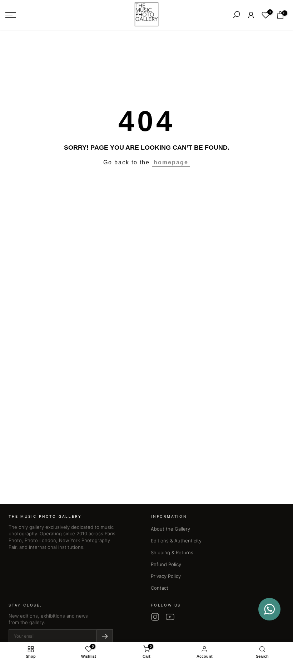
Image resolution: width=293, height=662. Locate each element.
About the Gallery (170, 529)
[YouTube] (170, 617)
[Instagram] (155, 617)
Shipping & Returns (172, 552)
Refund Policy (166, 564)
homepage (171, 162)
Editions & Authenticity (176, 540)
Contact (159, 588)
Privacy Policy (166, 576)
